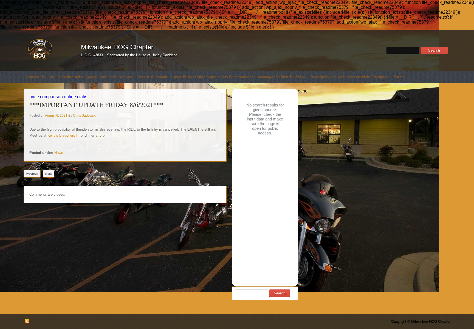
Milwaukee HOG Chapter (117, 47)
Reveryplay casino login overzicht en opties (349, 77)
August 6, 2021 (56, 115)
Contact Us (35, 77)
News (58, 153)
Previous (32, 173)
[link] (62, 135)
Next (48, 173)
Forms (399, 77)
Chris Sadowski (84, 115)
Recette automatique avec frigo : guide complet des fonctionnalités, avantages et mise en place (221, 77)
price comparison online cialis (58, 96)
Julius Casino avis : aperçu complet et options (91, 77)
